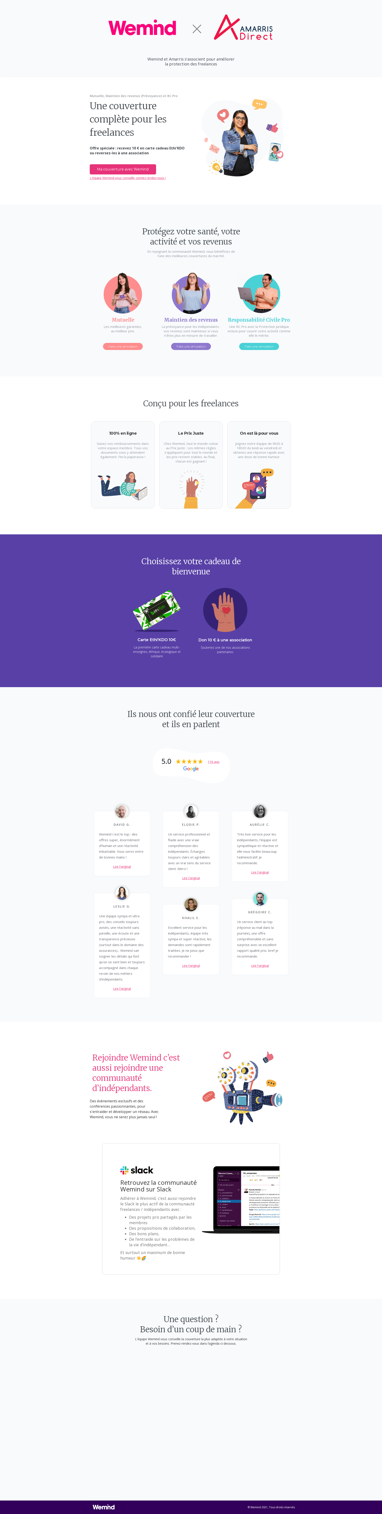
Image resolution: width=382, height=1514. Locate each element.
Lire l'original (122, 866)
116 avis (214, 762)
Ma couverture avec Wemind (123, 169)
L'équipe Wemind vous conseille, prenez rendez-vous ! (128, 178)
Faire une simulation (122, 346)
